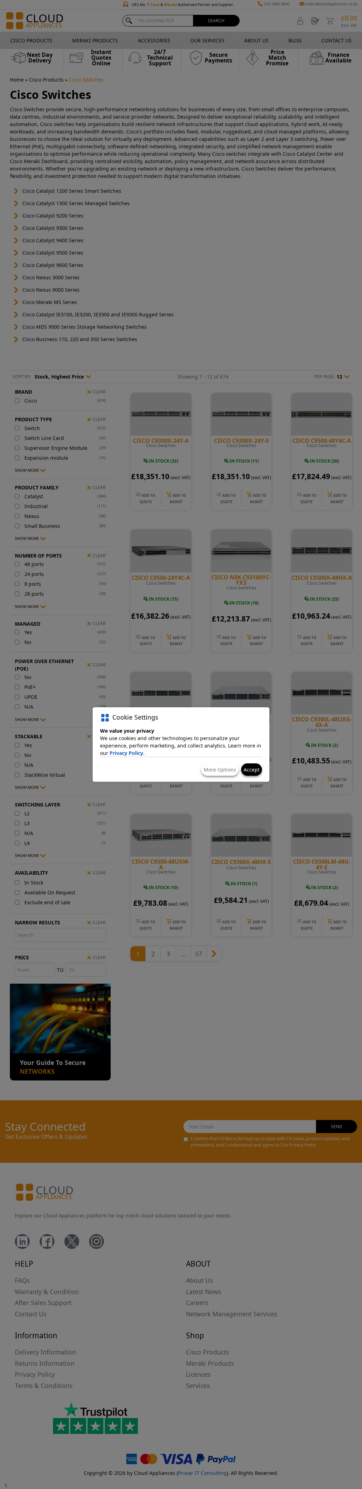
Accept (251, 769)
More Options (220, 769)
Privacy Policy (126, 753)
